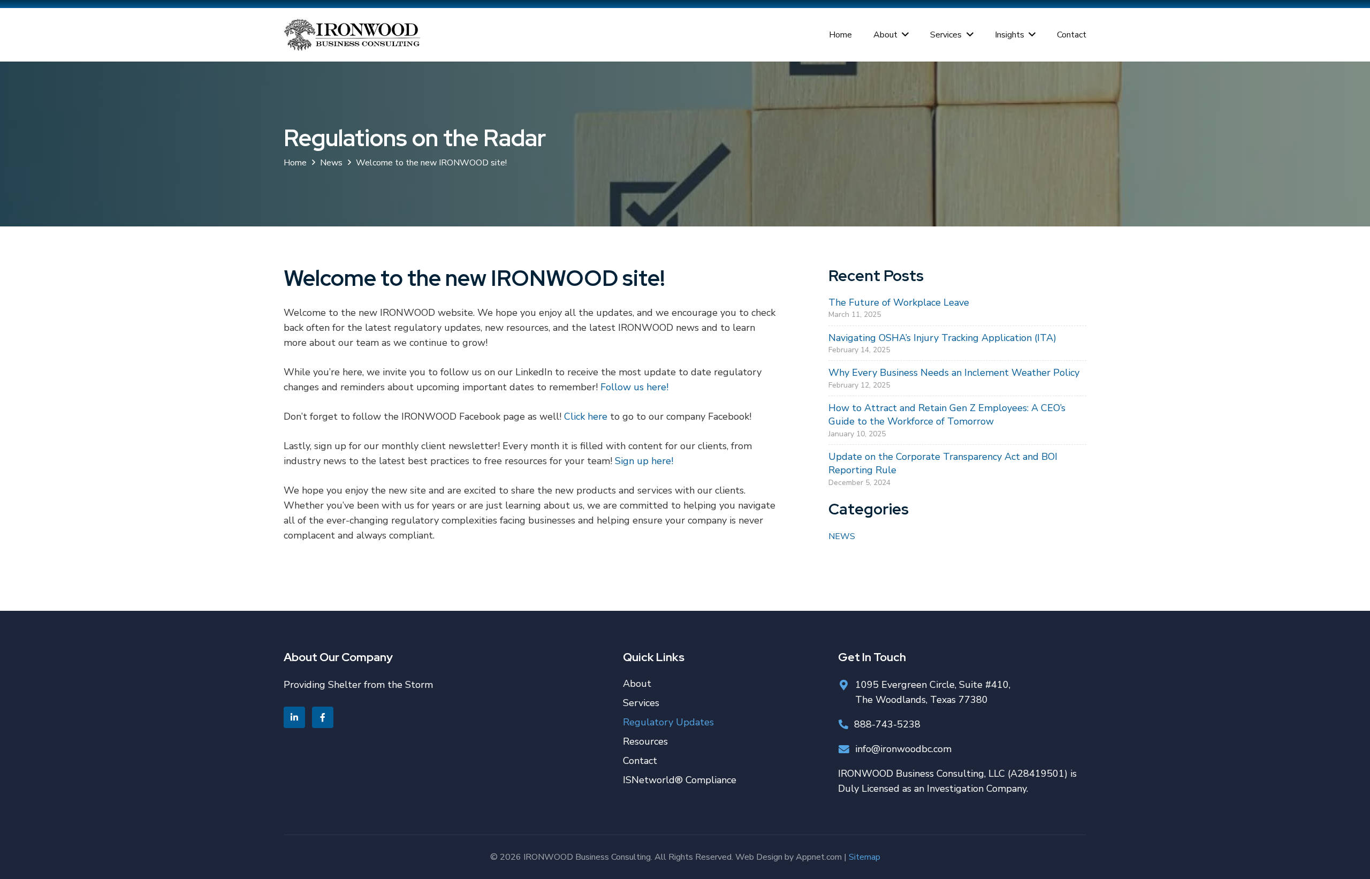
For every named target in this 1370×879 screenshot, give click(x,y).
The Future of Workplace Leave (898, 302)
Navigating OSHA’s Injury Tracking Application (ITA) (942, 337)
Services (641, 702)
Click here (585, 416)
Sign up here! (644, 460)
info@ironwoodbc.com (903, 748)
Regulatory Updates (668, 722)
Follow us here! (634, 387)
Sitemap (864, 857)
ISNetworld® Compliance (679, 780)
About (637, 683)
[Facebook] (322, 717)
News (841, 536)
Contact (640, 760)
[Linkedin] (294, 717)
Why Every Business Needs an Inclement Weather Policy (953, 372)
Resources (645, 741)
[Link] (352, 35)
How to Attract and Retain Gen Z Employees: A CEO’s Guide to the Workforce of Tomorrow (946, 414)
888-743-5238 (887, 724)
